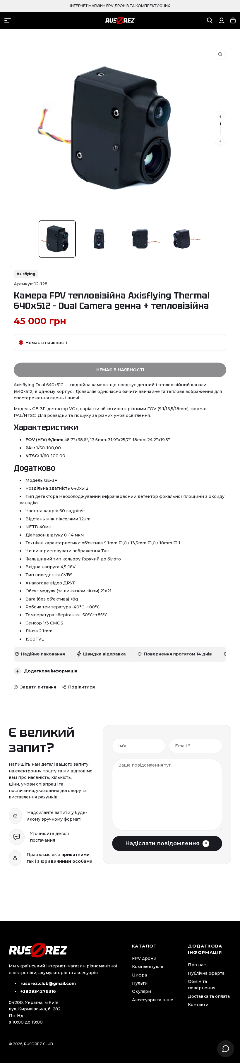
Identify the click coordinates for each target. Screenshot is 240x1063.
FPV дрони (144, 958)
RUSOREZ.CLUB (38, 1044)
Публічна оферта (206, 973)
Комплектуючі (147, 966)
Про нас (197, 964)
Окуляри (141, 991)
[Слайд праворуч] (220, 141)
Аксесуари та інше (152, 999)
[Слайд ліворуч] (220, 116)
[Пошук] (210, 20)
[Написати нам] (225, 1048)
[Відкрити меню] (7, 20)
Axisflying (26, 274)
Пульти (140, 983)
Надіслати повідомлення (162, 843)
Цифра (139, 975)
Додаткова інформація (50, 671)
